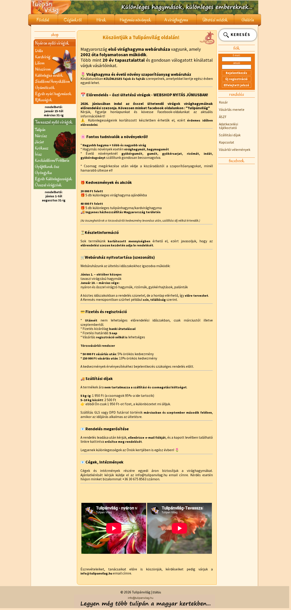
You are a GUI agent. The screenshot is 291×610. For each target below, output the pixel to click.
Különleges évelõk (49, 75)
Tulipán (40, 129)
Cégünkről (73, 20)
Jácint (39, 142)
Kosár (223, 102)
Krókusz (41, 148)
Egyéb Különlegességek (53, 179)
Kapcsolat (226, 142)
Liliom (39, 63)
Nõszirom (42, 69)
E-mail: (236, 55)
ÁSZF (222, 117)
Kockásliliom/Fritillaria (52, 160)
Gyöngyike (43, 172)
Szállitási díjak (230, 135)
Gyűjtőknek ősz (47, 166)
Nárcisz (41, 136)
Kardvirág (42, 57)
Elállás (157, 592)
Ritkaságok (43, 100)
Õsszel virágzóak (48, 185)
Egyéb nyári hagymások (53, 93)
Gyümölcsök (45, 87)
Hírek (101, 20)
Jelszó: (236, 63)
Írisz (38, 154)
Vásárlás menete (231, 109)
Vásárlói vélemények (234, 149)
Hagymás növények (135, 20)
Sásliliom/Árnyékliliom (52, 81)
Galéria (247, 20)
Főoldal (43, 20)
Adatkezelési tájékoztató (228, 126)
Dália (39, 50)
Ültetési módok (215, 20)
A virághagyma (176, 20)
